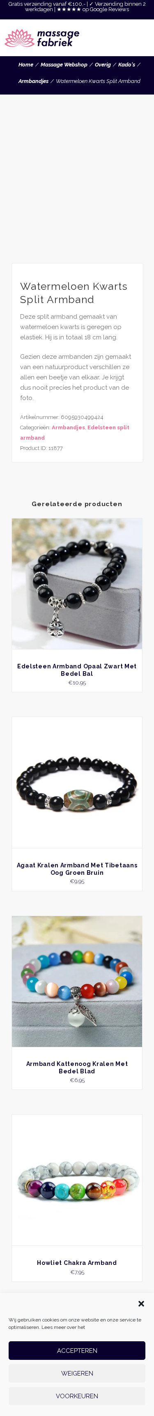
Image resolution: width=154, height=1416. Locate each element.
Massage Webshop (64, 65)
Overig (103, 65)
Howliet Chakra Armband (77, 1263)
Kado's (126, 65)
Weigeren (77, 1373)
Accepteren (77, 1350)
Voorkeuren (77, 1396)
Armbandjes (33, 81)
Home (25, 65)
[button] (141, 1304)
